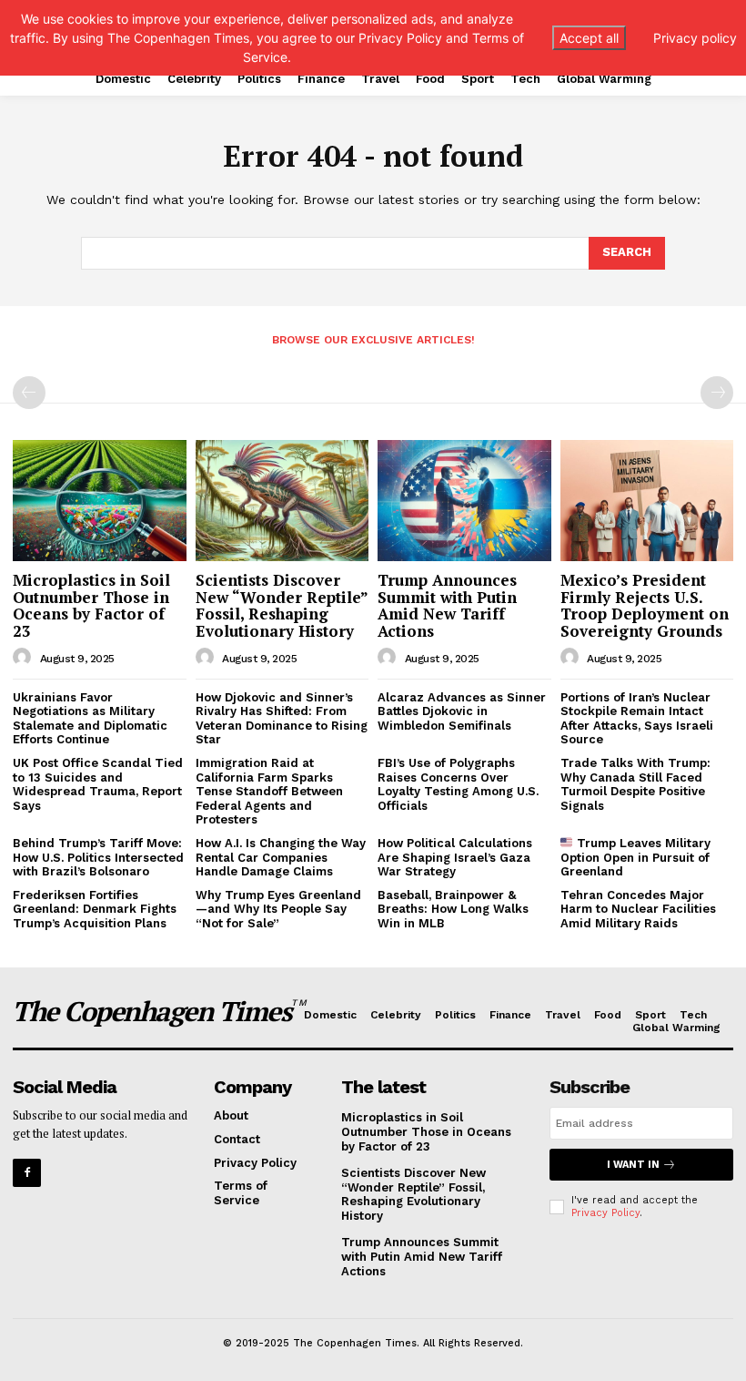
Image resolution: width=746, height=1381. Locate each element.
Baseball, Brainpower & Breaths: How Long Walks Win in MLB (453, 909)
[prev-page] (29, 392)
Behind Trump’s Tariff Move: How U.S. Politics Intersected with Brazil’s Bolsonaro (98, 857)
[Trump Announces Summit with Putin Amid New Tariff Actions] (464, 500)
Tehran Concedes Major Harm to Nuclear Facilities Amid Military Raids (638, 909)
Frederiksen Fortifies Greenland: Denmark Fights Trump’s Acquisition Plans (94, 909)
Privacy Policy (605, 1213)
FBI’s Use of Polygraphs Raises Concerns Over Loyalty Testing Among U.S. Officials (458, 784)
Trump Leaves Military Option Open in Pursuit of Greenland (635, 857)
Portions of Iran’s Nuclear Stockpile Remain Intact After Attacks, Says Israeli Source (636, 718)
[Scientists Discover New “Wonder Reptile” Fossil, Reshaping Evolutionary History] (282, 500)
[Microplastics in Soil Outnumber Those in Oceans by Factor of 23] (99, 500)
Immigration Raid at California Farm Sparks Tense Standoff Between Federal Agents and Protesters (269, 791)
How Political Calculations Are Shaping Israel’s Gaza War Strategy (455, 857)
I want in (633, 1165)
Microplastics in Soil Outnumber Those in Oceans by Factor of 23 (91, 605)
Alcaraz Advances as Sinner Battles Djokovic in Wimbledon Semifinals (462, 711)
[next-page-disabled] (717, 392)
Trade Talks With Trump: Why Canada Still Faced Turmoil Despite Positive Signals (635, 784)
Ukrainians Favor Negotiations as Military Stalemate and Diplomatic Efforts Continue (90, 718)
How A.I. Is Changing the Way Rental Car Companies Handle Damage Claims (281, 857)
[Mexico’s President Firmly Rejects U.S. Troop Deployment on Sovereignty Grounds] (647, 500)
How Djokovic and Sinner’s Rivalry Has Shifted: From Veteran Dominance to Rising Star (282, 718)
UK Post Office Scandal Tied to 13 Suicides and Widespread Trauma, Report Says (98, 784)
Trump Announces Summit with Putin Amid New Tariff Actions (447, 605)
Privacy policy (695, 38)
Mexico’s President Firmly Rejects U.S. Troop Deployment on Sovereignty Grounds (644, 605)
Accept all (589, 38)
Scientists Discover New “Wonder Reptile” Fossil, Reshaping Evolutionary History (282, 605)
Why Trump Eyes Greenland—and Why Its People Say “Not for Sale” (278, 909)
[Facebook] (27, 1173)
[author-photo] (24, 658)
